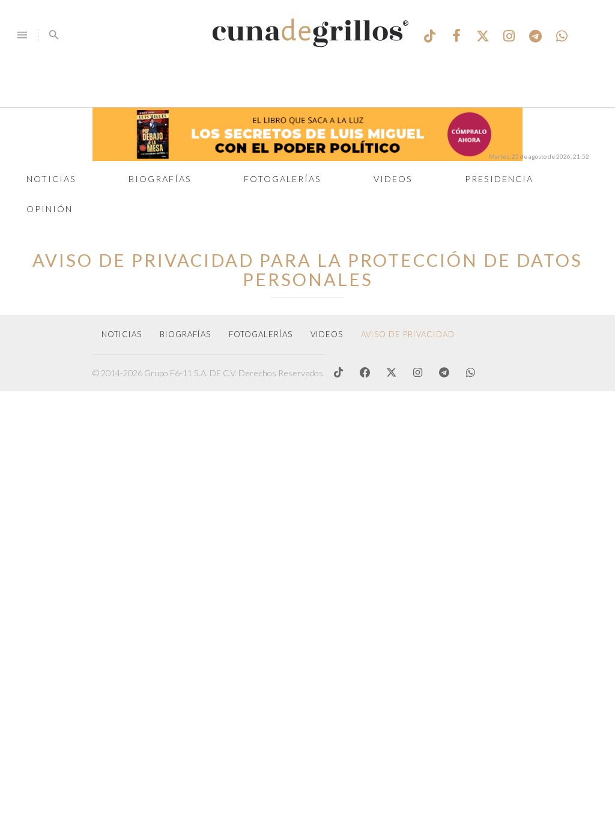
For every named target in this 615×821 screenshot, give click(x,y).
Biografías (160, 179)
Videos (393, 179)
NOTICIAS (121, 334)
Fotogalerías (282, 179)
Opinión (49, 209)
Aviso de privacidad (408, 334)
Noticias (51, 179)
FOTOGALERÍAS (260, 334)
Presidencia (499, 179)
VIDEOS (327, 334)
